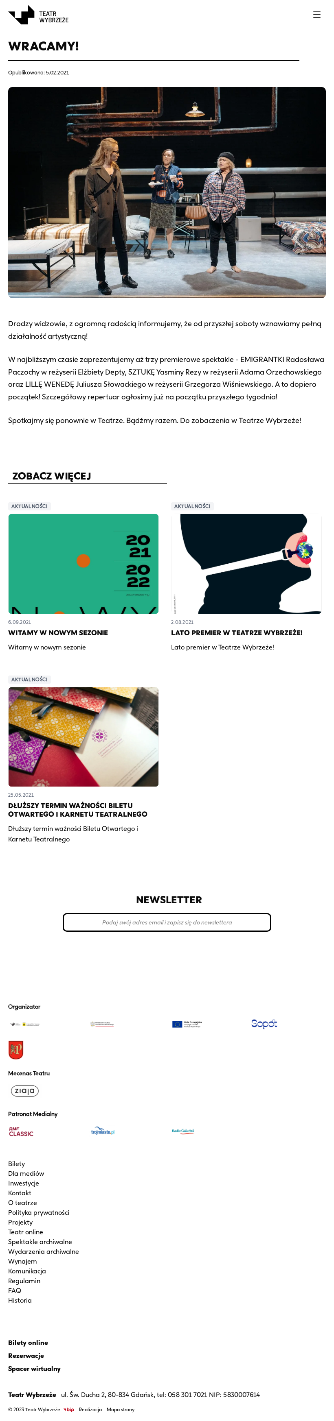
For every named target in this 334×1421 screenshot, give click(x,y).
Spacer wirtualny (34, 1369)
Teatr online (25, 1232)
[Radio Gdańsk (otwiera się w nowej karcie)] (207, 1131)
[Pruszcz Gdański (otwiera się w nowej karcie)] (45, 1050)
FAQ (14, 1291)
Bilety (16, 1164)
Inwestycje (23, 1183)
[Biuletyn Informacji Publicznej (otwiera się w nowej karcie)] (69, 1410)
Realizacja (90, 1409)
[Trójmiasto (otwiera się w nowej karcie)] (126, 1131)
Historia (20, 1300)
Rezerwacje (26, 1356)
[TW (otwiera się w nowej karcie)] (45, 1024)
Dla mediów (26, 1173)
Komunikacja (27, 1271)
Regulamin (24, 1281)
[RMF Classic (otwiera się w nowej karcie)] (45, 1131)
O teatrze (22, 1203)
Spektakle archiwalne (40, 1242)
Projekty (20, 1222)
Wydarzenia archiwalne (43, 1251)
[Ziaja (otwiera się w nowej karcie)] (45, 1091)
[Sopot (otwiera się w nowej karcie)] (288, 1024)
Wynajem (22, 1261)
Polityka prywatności (38, 1212)
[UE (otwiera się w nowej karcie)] (207, 1024)
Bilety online (28, 1343)
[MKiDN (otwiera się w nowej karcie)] (126, 1024)
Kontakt (19, 1193)
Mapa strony (120, 1409)
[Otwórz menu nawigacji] (317, 15)
